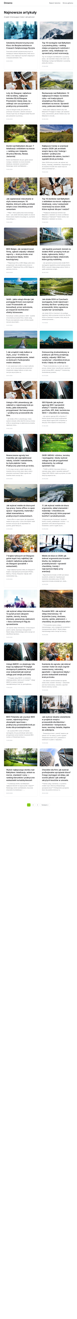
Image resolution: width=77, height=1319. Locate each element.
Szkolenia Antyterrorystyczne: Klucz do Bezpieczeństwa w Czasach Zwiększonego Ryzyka (20, 45)
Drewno (8, 3)
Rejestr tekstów (54, 3)
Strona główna (68, 3)
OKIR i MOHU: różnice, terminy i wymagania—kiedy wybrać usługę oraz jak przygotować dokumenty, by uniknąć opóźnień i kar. (56, 460)
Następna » (45, 805)
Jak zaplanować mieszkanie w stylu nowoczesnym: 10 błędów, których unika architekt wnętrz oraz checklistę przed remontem (20, 204)
